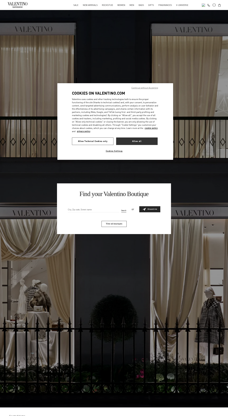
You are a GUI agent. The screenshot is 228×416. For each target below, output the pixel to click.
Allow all (136, 141)
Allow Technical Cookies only (93, 141)
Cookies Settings (114, 151)
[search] (203, 5)
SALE (75, 5)
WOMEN (121, 5)
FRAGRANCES (165, 5)
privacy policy (83, 131)
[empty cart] (219, 5)
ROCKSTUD (107, 5)
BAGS (141, 5)
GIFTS (151, 5)
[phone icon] (209, 4)
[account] (214, 5)
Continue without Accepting (144, 87)
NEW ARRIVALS (90, 5)
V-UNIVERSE (182, 5)
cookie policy (151, 128)
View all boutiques (114, 223)
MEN (131, 5)
